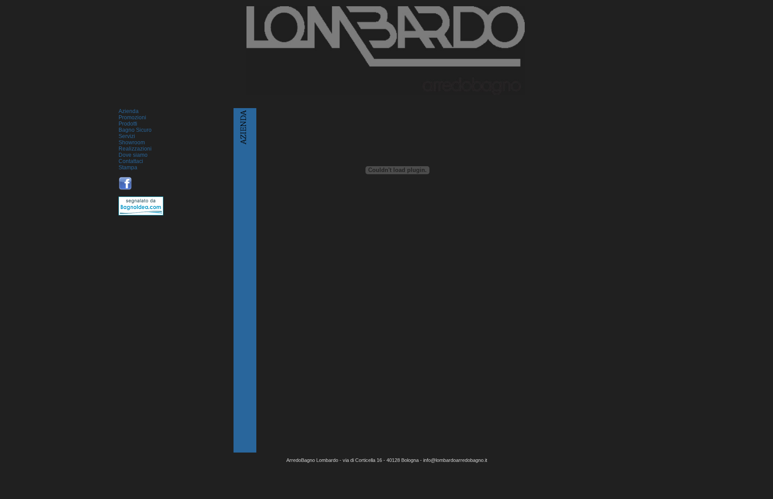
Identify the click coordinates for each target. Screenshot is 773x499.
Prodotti (128, 124)
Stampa (128, 167)
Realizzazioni (135, 149)
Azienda (129, 111)
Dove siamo (133, 155)
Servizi (127, 136)
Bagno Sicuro (135, 130)
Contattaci (131, 161)
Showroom (132, 142)
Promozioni (132, 117)
